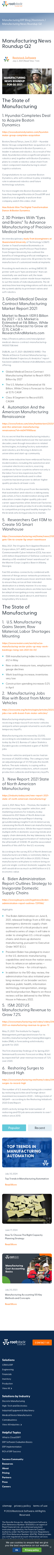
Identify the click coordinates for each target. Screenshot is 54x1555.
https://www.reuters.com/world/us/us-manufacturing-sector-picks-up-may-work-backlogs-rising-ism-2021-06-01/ (25, 646)
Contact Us (42, 1342)
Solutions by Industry (16, 1396)
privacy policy (22, 1505)
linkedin (10, 1350)
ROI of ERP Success (11, 1451)
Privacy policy (32, 1550)
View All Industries (11, 1424)
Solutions (8, 1360)
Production (7, 1383)
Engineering (8, 1369)
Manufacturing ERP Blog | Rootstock (23, 20)
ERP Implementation (11, 1446)
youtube (21, 1350)
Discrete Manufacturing (13, 1401)
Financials (7, 1374)
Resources (7, 1463)
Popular (14, 1128)
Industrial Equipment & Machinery (18, 1410)
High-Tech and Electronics (14, 1405)
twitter (4, 1350)
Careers (6, 1486)
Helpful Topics (11, 1432)
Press (5, 1481)
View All (6, 1388)
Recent (40, 1128)
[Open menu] (45, 5)
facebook (16, 1350)
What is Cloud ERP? (11, 1437)
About (5, 1468)
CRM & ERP (7, 1364)
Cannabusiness (9, 1419)
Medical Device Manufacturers (17, 1415)
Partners (6, 1477)
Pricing (6, 1472)
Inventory (6, 1379)
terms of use (40, 1505)
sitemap (7, 1505)
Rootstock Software (24, 57)
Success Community (12, 1459)
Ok (16, 1550)
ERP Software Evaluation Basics (17, 1442)
